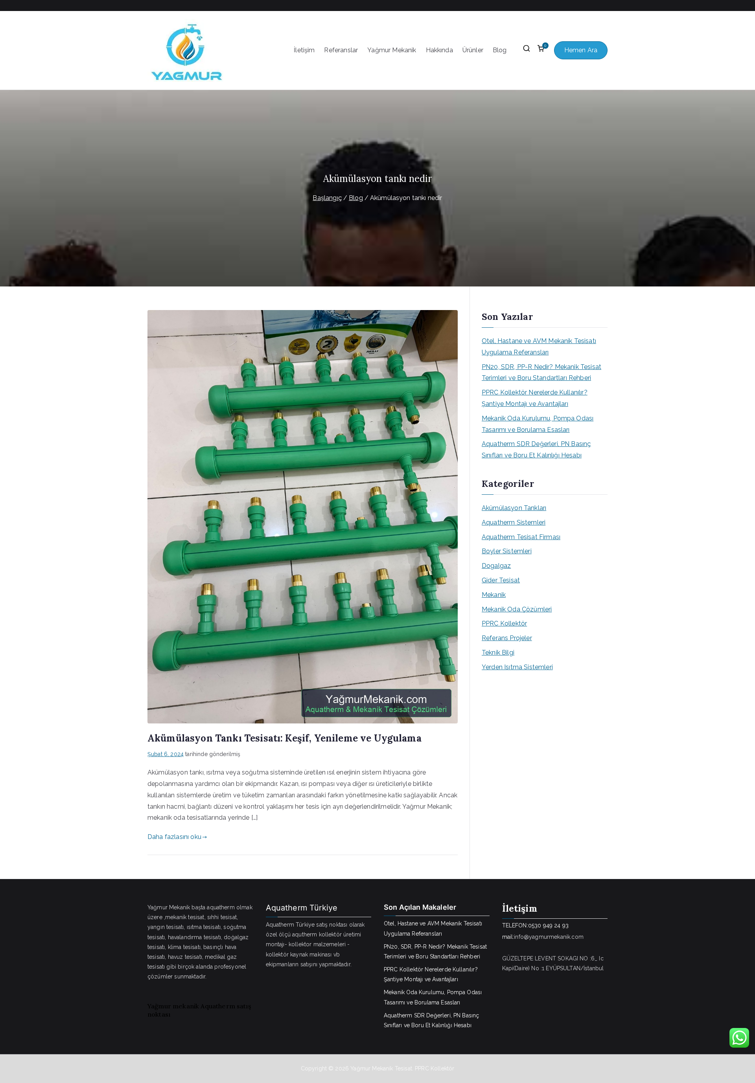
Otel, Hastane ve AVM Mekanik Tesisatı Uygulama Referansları (539, 346)
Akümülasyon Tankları (514, 508)
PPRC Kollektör (504, 623)
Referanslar (341, 50)
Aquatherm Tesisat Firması (521, 537)
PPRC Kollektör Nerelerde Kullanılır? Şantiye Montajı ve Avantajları (534, 398)
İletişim (304, 50)
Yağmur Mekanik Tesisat (381, 1068)
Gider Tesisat (501, 580)
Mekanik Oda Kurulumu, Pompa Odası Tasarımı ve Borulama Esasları (537, 424)
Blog (500, 50)
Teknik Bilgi (498, 652)
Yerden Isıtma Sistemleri (517, 667)
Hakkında (439, 50)
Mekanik (494, 594)
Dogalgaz (496, 565)
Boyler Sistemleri (507, 551)
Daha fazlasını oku (174, 837)
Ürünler (472, 50)
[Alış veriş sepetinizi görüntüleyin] (541, 50)
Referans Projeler (507, 638)
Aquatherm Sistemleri (513, 522)
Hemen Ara (580, 50)
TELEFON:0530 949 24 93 (535, 925)
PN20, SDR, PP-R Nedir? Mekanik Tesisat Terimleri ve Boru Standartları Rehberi (541, 372)
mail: (508, 937)
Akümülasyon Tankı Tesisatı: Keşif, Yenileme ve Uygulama (284, 738)
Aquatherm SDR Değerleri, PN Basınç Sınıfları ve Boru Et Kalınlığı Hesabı (536, 449)
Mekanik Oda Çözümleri (517, 609)
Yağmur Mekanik (391, 50)
